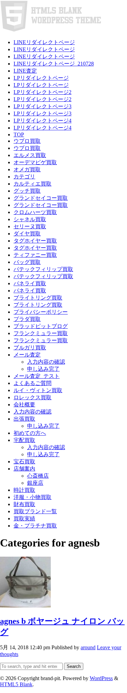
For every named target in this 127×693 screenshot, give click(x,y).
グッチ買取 (27, 191)
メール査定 (27, 355)
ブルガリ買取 (30, 347)
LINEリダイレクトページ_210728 (54, 63)
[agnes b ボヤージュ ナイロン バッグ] (25, 606)
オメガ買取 (27, 169)
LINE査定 (25, 71)
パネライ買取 (30, 283)
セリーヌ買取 (30, 226)
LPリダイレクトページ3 (42, 106)
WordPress (101, 678)
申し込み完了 (43, 369)
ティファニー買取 (35, 255)
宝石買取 (24, 461)
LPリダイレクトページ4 (42, 120)
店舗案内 (24, 468)
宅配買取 (24, 440)
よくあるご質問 (32, 383)
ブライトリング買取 (38, 298)
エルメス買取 (30, 155)
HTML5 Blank (16, 684)
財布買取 (24, 504)
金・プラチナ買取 (35, 525)
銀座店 (35, 483)
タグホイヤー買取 (35, 241)
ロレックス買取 (32, 397)
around (88, 647)
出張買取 (24, 419)
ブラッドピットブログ (41, 326)
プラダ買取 (27, 319)
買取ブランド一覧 (35, 511)
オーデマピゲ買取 (35, 162)
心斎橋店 (38, 476)
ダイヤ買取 (27, 233)
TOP (19, 134)
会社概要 (24, 404)
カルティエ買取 (32, 184)
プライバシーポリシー (41, 312)
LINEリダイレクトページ (44, 42)
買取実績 (24, 518)
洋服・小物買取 (32, 497)
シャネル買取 (30, 219)
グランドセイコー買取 (41, 198)
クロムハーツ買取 (35, 212)
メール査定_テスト (37, 376)
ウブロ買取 (27, 141)
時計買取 (24, 490)
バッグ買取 (27, 262)
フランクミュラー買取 (41, 333)
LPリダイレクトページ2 (42, 92)
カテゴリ (24, 176)
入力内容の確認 (46, 362)
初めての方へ (30, 433)
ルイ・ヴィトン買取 (38, 390)
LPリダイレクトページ (41, 78)
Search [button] (74, 666)
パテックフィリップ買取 (43, 269)
